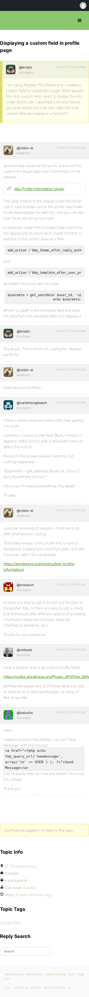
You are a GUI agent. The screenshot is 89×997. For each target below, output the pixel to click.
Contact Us (20, 987)
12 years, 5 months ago (70, 67)
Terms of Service (55, 987)
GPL (7, 987)
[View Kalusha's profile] (8, 715)
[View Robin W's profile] (8, 150)
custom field (10, 922)
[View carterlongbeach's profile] (8, 405)
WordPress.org (14, 974)
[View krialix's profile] (10, 69)
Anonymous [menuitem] (83, 5)
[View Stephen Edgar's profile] (8, 652)
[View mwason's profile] (8, 587)
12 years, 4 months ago (70, 402)
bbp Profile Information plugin (39, 189)
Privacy (36, 987)
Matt (72, 974)
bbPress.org (7, 20)
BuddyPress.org (55, 974)
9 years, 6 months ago (71, 712)
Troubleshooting (23, 866)
